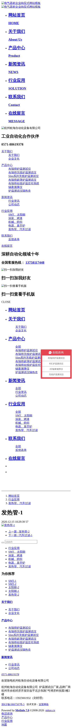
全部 (18, 346)
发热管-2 (13, 594)
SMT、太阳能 (16, 551)
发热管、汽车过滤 (19, 503)
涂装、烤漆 (15, 555)
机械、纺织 (15, 559)
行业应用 (14, 499)
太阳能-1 (13, 590)
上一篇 (19, 531)
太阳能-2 (13, 587)
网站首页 (16, 310)
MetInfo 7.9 (22, 710)
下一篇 (20, 535)
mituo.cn (50, 710)
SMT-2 (12, 584)
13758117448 (35, 262)
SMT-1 (12, 580)
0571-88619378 (10, 674)
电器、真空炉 (16, 562)
